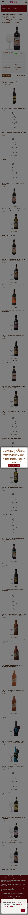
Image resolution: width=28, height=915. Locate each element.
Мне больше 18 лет (14, 465)
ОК (23, 910)
